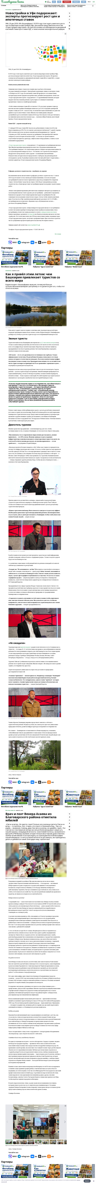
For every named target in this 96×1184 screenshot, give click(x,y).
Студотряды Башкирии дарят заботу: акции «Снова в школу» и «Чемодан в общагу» (54, 6)
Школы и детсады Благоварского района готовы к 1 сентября (76, 6)
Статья (3, 5)
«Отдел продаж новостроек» (17, 145)
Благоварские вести (12, 1)
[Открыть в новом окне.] (12, 242)
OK (59, 1)
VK (54, 1)
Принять (87, 1181)
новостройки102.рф (34, 225)
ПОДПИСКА (67, 1)
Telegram (76, 1)
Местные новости (10, 810)
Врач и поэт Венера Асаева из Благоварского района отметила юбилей (30, 6)
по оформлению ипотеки (48, 212)
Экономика (8, 9)
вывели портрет (26, 647)
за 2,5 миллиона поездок (48, 342)
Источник (58, 234)
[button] (65, 1121)
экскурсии (31, 214)
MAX (83, 1)
